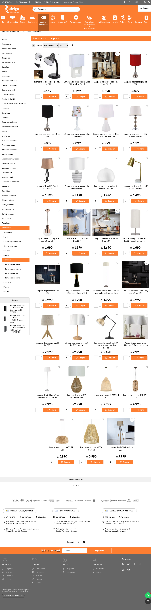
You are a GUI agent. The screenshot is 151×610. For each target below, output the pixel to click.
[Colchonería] (32, 17)
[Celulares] (138, 17)
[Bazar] (130, 17)
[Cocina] (23, 17)
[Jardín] (53, 17)
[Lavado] (115, 17)
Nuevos (15, 300)
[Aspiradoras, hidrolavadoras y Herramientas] (89, 17)
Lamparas (37, 32)
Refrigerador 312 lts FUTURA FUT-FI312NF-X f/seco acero (17, 318)
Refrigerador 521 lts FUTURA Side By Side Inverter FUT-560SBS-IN (17, 308)
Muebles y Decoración (10, 32)
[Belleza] (123, 17)
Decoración (26, 32)
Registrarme (99, 551)
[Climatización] (12, 17)
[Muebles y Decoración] (44, 17)
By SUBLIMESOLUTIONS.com (13, 596)
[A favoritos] (58, 54)
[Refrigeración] (63, 17)
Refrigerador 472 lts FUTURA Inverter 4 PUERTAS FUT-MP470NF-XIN (17, 328)
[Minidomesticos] (104, 17)
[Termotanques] (76, 17)
